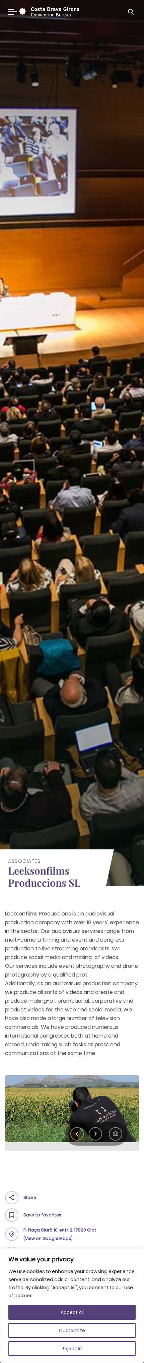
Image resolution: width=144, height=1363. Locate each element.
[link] (48, 11)
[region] (72, 1305)
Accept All (72, 1312)
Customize (72, 1330)
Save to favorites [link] (42, 1215)
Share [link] (29, 1197)
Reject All (72, 1348)
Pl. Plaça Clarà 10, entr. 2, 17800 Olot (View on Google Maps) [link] (59, 1234)
